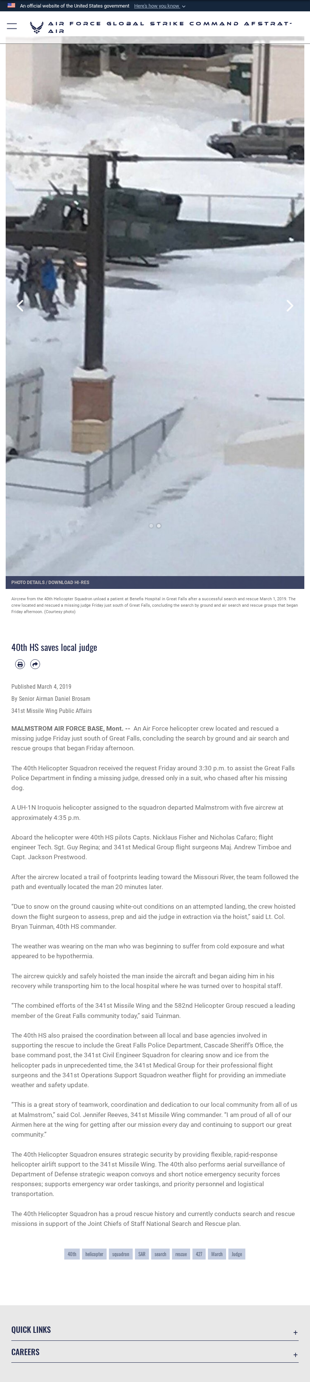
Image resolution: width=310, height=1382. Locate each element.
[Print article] (20, 664)
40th (72, 1254)
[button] (160, 6)
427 (199, 1254)
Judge (237, 1254)
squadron (120, 1254)
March (217, 1254)
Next (289, 306)
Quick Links (31, 1329)
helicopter (94, 1254)
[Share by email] (35, 664)
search (160, 1254)
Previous (21, 306)
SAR (142, 1254)
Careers (25, 1351)
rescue (181, 1254)
